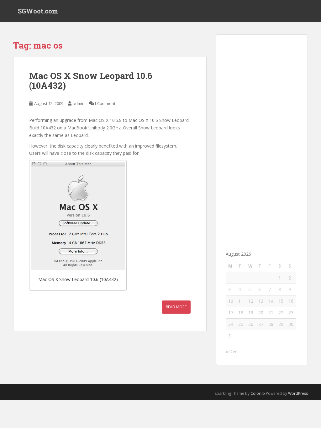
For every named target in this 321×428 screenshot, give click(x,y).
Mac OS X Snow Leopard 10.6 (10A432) (90, 80)
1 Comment (104, 103)
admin (79, 103)
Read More (176, 307)
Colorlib (257, 393)
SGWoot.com (38, 11)
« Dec (231, 351)
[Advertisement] (262, 138)
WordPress (298, 393)
